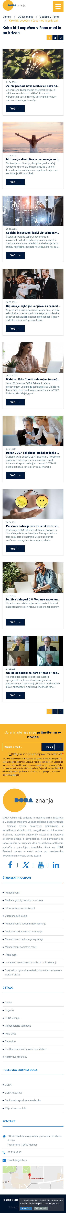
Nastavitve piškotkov (16, 1057)
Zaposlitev (10, 1041)
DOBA (8, 1084)
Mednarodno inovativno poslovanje (23, 931)
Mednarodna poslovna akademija (23, 1100)
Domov (7, 16)
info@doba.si (13, 775)
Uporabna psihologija (16, 916)
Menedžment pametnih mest (20, 947)
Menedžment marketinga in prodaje (24, 939)
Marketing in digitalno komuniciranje (24, 900)
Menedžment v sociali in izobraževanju (25, 923)
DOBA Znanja (12, 1018)
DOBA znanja (25, 16)
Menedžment (12, 892)
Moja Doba (10, 1033)
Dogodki (9, 1010)
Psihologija (11, 954)
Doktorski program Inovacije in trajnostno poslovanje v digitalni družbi (33, 972)
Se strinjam (26, 1208)
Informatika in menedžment (20, 908)
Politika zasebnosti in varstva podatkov (26, 1049)
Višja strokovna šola (15, 1108)
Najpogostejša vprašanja (18, 1025)
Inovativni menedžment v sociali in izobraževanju (31, 962)
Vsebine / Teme (49, 16)
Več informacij (40, 1208)
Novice (8, 1002)
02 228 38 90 (14, 1152)
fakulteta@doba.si (17, 1160)
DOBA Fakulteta (13, 1092)
